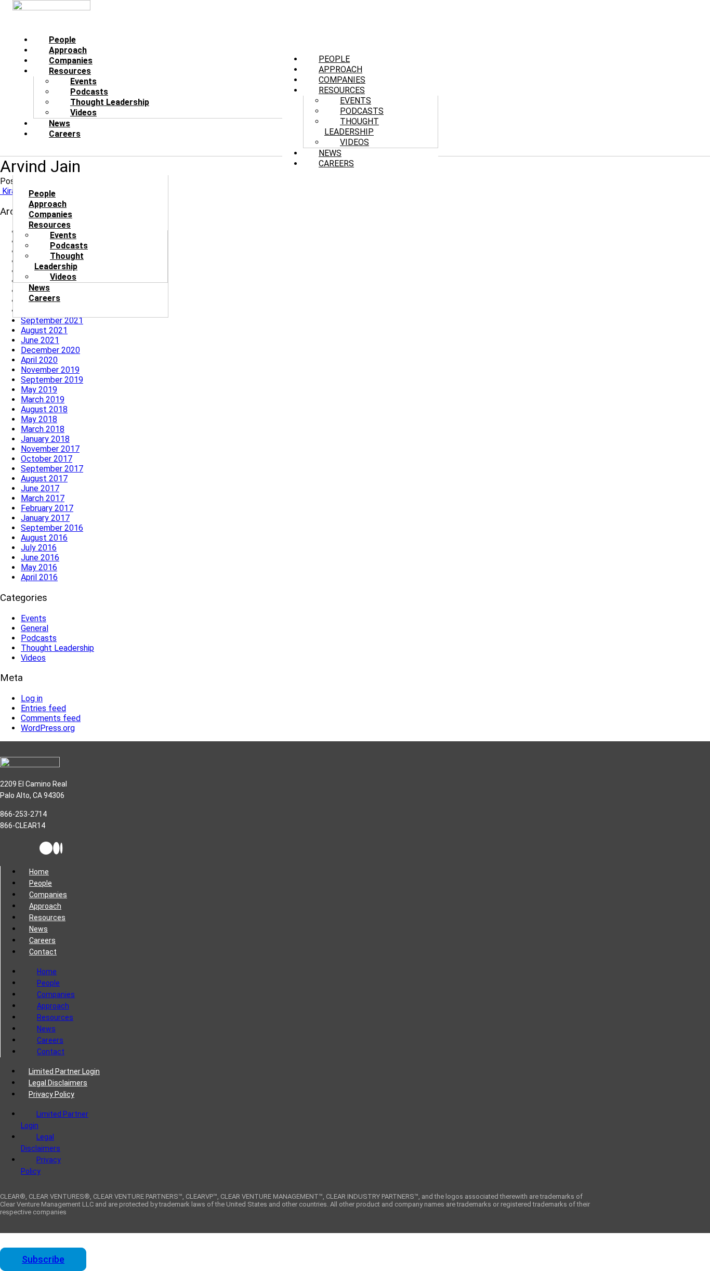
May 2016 (39, 567)
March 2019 (42, 399)
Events (33, 618)
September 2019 (52, 380)
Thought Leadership (351, 126)
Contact (43, 952)
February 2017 (47, 508)
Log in (32, 698)
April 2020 (39, 360)
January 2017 (45, 518)
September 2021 (52, 320)
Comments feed (51, 718)
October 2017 (46, 459)
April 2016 (39, 577)
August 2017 (44, 478)
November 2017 (50, 449)
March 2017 (42, 498)
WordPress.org (48, 728)
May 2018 (39, 419)
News (38, 929)
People (40, 883)
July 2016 (39, 548)
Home (39, 872)
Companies (48, 894)
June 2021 (40, 340)
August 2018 (44, 409)
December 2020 (50, 350)
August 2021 (44, 330)
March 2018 (42, 429)
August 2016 (44, 538)
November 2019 (50, 370)
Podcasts (69, 246)
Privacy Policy (51, 1094)
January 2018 (45, 439)
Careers (65, 134)
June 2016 (40, 557)
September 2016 (52, 528)
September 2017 (52, 469)
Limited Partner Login (64, 1071)
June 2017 (40, 488)
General (34, 628)
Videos (33, 658)
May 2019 (39, 390)
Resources (47, 917)
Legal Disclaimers (58, 1083)
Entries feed (43, 708)
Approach (45, 906)
